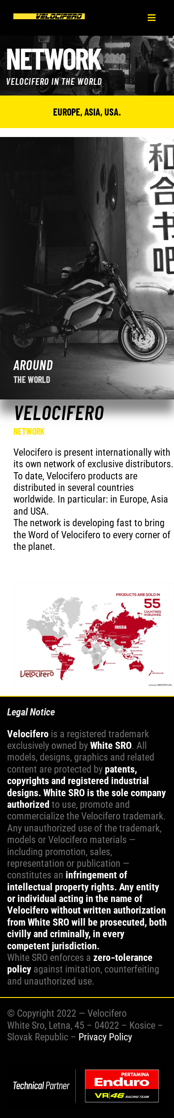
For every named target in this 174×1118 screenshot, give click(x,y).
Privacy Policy (105, 1037)
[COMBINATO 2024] (87, 1066)
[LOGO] (49, 18)
